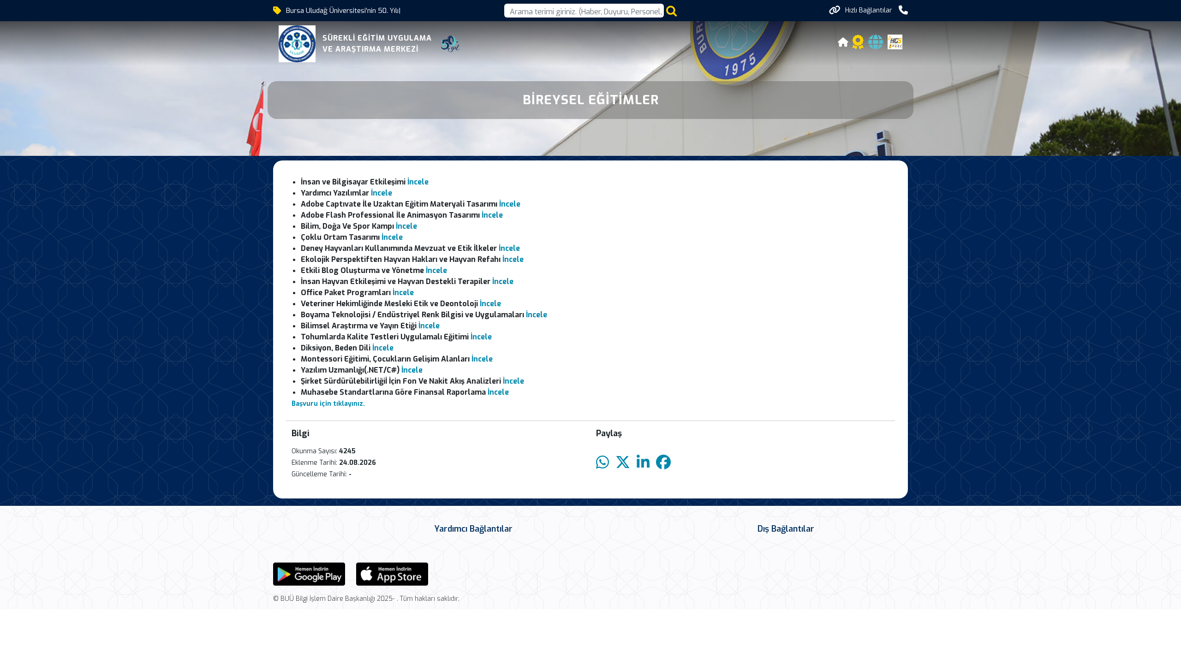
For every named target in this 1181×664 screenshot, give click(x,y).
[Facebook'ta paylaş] (663, 463)
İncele (418, 182)
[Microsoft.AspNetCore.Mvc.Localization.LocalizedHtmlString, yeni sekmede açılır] (309, 573)
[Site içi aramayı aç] (671, 11)
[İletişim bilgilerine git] (903, 10)
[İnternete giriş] (875, 45)
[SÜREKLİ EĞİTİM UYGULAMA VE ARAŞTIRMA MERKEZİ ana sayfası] (297, 43)
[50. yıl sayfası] (450, 43)
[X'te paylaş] (622, 463)
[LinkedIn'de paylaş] (643, 463)
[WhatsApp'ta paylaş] (602, 463)
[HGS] (895, 41)
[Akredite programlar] (858, 45)
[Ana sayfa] (843, 44)
